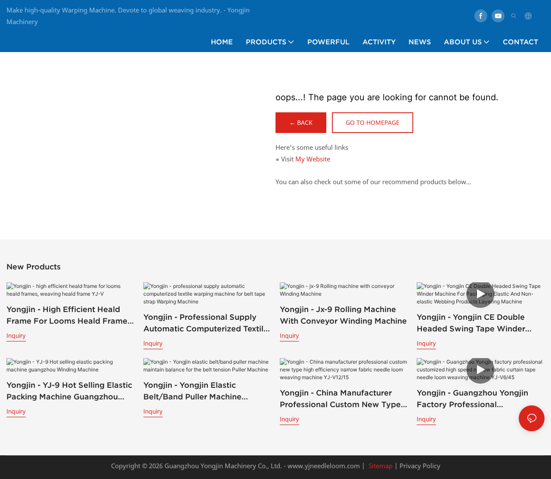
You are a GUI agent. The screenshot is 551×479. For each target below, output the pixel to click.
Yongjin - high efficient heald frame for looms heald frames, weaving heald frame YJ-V (69, 316)
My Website (312, 159)
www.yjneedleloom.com (323, 465)
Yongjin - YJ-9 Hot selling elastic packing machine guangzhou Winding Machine (69, 391)
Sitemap (380, 465)
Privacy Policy (419, 465)
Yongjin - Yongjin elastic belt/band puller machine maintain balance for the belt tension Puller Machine (201, 391)
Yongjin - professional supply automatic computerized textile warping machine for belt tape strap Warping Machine (205, 323)
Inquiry (16, 335)
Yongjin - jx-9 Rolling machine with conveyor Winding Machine (343, 315)
